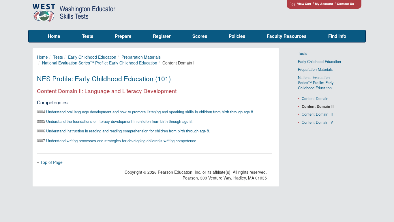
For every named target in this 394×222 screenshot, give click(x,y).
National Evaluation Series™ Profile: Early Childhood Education (99, 63)
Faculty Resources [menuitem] (287, 36)
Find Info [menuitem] (337, 36)
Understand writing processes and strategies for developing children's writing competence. (117, 140)
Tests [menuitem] (87, 36)
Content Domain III (317, 114)
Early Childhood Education (92, 57)
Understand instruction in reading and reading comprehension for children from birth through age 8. (123, 131)
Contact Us (345, 3)
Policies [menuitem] (237, 36)
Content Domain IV (317, 122)
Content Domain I (316, 98)
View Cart (304, 3)
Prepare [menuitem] (123, 36)
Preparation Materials (141, 57)
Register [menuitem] (162, 36)
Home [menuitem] (54, 36)
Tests (58, 57)
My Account (324, 3)
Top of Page (51, 162)
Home (42, 57)
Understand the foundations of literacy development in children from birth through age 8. (115, 121)
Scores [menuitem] (199, 36)
